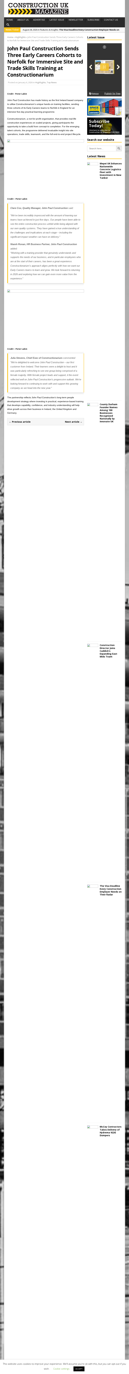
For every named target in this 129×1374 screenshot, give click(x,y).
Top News (52, 82)
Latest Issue (56, 19)
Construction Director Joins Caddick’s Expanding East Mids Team (108, 651)
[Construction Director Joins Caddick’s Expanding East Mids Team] (92, 877)
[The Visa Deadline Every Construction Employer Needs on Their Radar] (92, 1118)
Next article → (73, 421)
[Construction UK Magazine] (38, 13)
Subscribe (93, 19)
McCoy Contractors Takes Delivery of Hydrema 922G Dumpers (110, 1131)
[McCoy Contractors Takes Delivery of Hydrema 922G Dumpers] (92, 1359)
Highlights (40, 82)
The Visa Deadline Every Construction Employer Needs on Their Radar (111, 890)
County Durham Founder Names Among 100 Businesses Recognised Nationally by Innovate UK (109, 413)
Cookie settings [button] (61, 1368)
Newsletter (76, 19)
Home (9, 19)
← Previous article (20, 421)
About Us (23, 19)
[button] (8, 24)
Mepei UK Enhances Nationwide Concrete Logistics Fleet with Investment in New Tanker (111, 170)
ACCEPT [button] (79, 1368)
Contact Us (111, 19)
